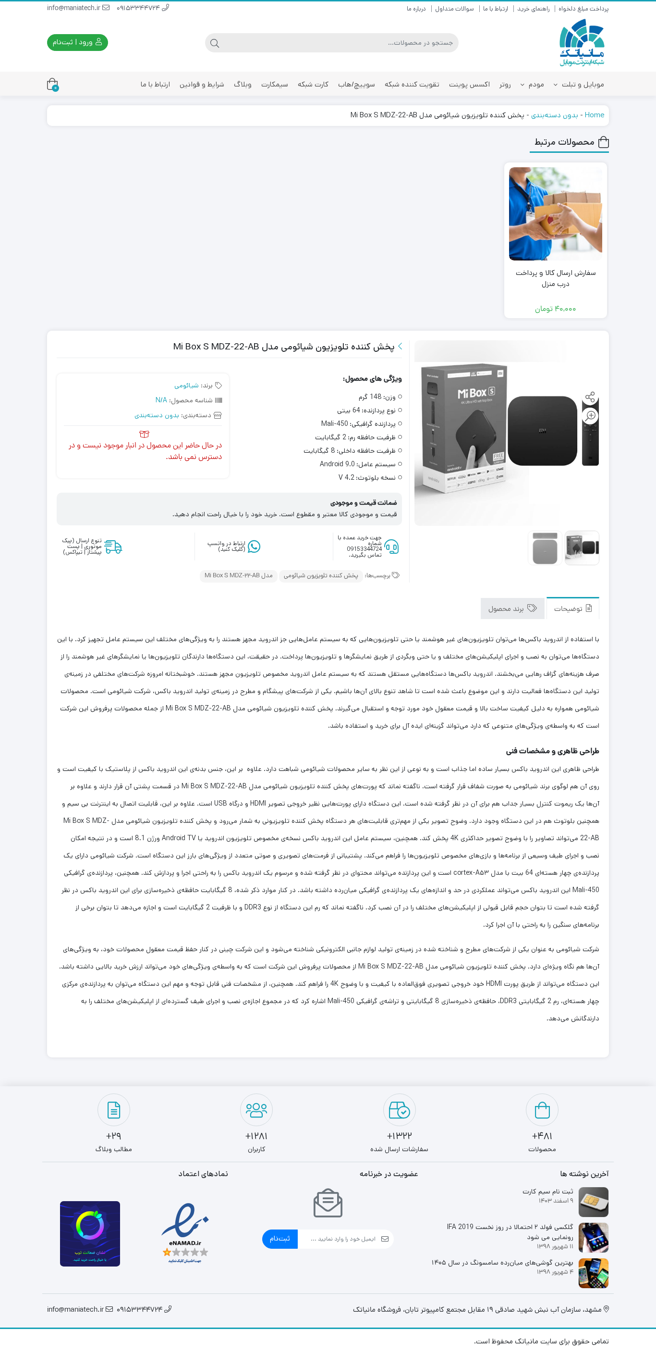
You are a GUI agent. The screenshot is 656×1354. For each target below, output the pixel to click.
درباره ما (416, 8)
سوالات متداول (454, 8)
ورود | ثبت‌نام (74, 42)
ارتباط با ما (495, 8)
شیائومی (186, 385)
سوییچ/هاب (356, 84)
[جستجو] (214, 42)
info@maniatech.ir (74, 9)
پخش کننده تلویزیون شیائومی (321, 576)
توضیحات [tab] (569, 609)
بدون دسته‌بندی (554, 115)
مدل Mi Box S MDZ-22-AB (239, 576)
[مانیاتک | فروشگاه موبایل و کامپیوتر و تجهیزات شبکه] (582, 42)
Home (594, 115)
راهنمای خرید (533, 8)
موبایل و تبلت (582, 84)
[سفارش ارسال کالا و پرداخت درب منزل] (555, 214)
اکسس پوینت (469, 84)
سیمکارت (274, 84)
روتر (505, 84)
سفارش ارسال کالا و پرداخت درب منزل (556, 278)
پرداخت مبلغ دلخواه (584, 8)
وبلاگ (243, 84)
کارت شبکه (313, 84)
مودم (535, 84)
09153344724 (139, 9)
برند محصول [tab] (507, 609)
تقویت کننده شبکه (412, 84)
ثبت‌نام (280, 1238)
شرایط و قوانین (202, 84)
